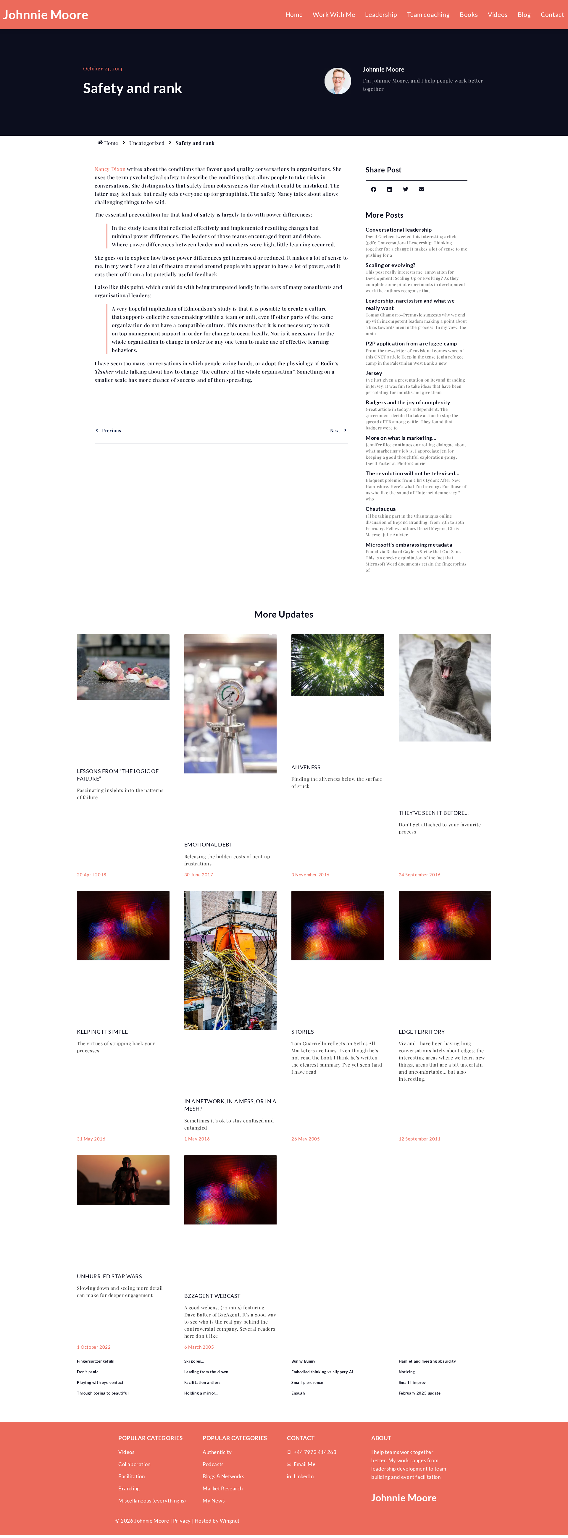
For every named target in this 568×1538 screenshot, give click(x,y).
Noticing (407, 1371)
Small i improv (412, 1382)
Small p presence (307, 1382)
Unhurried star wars (109, 1276)
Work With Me (334, 14)
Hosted (203, 1521)
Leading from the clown (206, 1371)
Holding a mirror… (201, 1393)
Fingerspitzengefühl (95, 1361)
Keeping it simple (102, 1031)
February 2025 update (420, 1393)
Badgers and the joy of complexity (408, 402)
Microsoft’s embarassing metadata (409, 544)
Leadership (381, 14)
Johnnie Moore (45, 14)
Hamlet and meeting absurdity (427, 1361)
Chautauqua (381, 508)
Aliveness (305, 767)
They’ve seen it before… (434, 813)
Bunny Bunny (303, 1361)
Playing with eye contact (100, 1382)
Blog (524, 14)
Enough (298, 1393)
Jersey (374, 373)
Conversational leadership (399, 229)
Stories (302, 1031)
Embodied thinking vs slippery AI (322, 1371)
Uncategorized (147, 143)
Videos (498, 14)
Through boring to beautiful (103, 1393)
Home (294, 14)
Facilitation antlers (202, 1382)
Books (469, 14)
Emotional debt (208, 844)
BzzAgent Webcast (212, 1296)
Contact (552, 14)
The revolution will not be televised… (412, 473)
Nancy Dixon (110, 169)
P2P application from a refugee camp (411, 343)
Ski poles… (194, 1361)
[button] (374, 189)
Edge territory (422, 1031)
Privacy (182, 1521)
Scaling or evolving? (391, 265)
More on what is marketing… (401, 437)
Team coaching (428, 14)
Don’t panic (88, 1371)
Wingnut (230, 1521)
